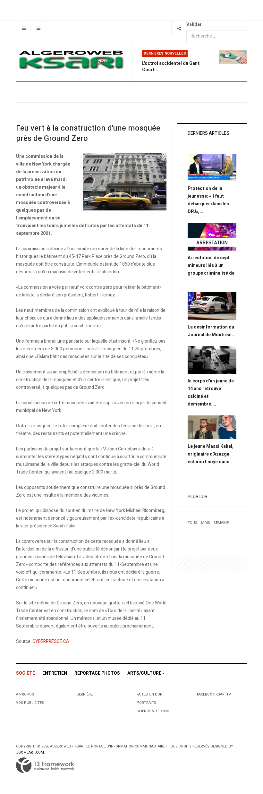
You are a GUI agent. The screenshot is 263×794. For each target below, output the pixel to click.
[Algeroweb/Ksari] (71, 59)
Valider (194, 24)
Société (25, 673)
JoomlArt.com (30, 752)
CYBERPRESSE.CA (50, 641)
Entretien (54, 673)
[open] (23, 28)
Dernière (84, 694)
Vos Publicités (30, 702)
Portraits (146, 702)
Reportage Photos (97, 673)
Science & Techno (153, 711)
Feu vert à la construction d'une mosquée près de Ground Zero (88, 133)
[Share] (178, 28)
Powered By (45, 765)
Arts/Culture (144, 673)
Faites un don (150, 694)
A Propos (25, 694)
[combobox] (216, 36)
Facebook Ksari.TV (214, 694)
